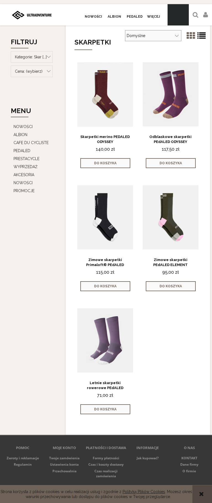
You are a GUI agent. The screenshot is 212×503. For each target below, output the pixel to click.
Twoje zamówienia (64, 458)
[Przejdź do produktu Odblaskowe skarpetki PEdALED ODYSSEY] (170, 94)
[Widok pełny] (201, 36)
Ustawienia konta (64, 464)
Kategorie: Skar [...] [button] (31, 57)
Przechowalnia (64, 471)
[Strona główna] (32, 14)
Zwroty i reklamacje (23, 458)
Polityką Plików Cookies (144, 491)
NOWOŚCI (23, 126)
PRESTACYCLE (26, 159)
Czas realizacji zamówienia (106, 473)
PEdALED (22, 150)
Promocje (24, 191)
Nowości (23, 183)
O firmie (189, 471)
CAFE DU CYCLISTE (31, 142)
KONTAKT (189, 458)
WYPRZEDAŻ (26, 167)
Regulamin (23, 464)
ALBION (20, 134)
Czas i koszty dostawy (106, 464)
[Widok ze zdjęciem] (191, 36)
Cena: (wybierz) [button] (29, 71)
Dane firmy (189, 464)
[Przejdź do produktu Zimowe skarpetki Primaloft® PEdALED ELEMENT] (105, 217)
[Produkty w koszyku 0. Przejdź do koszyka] (178, 14)
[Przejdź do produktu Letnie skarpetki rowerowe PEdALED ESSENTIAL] (105, 340)
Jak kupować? (148, 458)
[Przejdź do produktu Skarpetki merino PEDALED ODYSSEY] (105, 94)
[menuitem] (93, 16)
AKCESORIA (24, 175)
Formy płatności (106, 458)
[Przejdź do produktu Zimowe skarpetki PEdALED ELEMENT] (170, 217)
